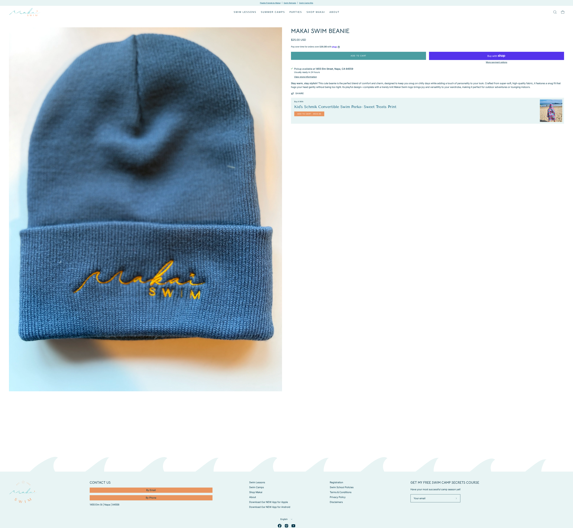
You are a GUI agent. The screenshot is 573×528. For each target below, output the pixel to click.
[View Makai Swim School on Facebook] (279, 526)
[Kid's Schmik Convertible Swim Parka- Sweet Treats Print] (551, 111)
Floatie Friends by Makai (270, 3)
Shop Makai (255, 492)
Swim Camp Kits (306, 3)
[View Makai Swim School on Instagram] (286, 526)
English (284, 519)
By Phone (151, 497)
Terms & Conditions (340, 492)
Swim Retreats (290, 3)
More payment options (496, 62)
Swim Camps (256, 487)
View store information (305, 77)
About (252, 497)
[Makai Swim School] (24, 12)
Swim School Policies (341, 487)
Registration (336, 482)
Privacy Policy (338, 497)
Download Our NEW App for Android (269, 506)
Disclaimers (336, 502)
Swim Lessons (257, 482)
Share (299, 93)
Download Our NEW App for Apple (268, 502)
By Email (151, 490)
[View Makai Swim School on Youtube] (293, 526)
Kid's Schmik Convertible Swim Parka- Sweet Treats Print (345, 107)
